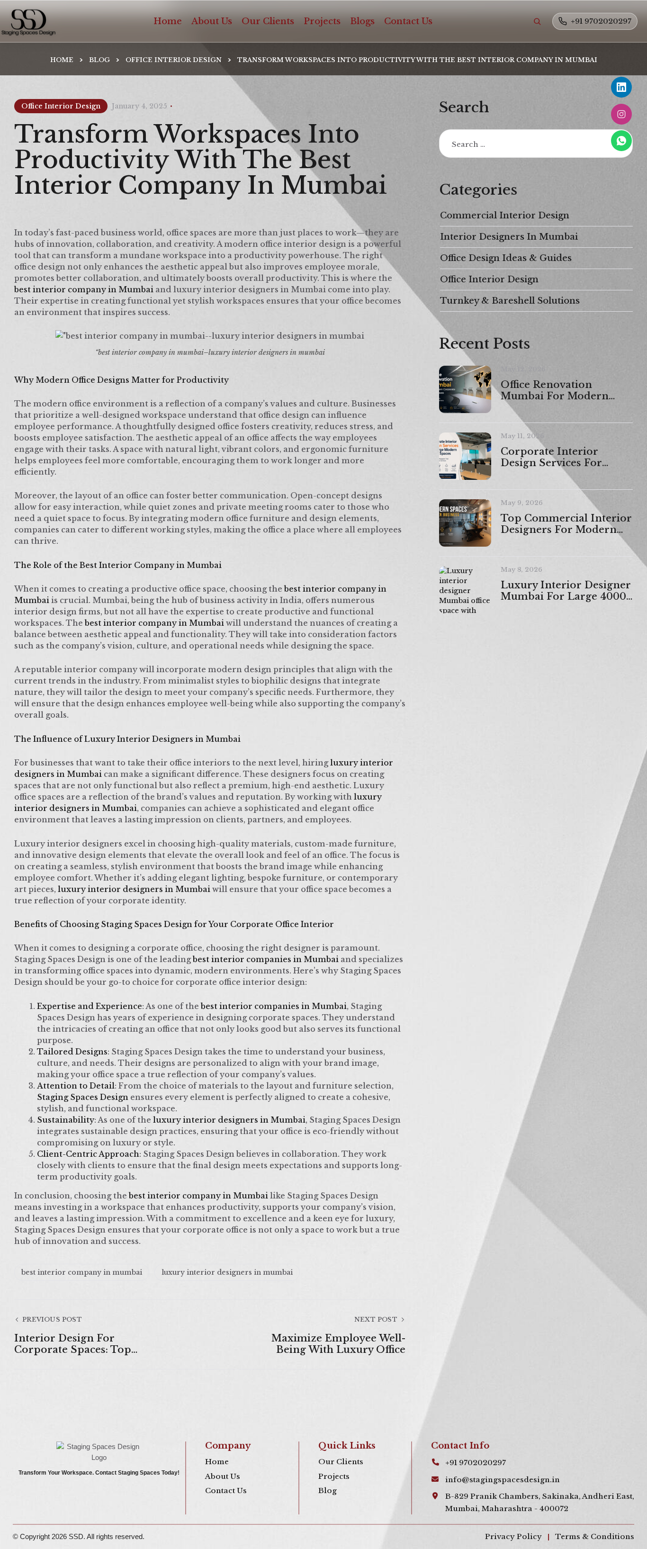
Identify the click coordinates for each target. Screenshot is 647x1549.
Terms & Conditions (594, 1536)
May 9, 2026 (522, 503)
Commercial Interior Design (504, 215)
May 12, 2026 (523, 369)
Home (167, 21)
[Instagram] (621, 114)
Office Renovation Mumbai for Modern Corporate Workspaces (559, 390)
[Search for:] (536, 144)
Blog (99, 60)
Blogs (362, 21)
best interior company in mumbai (81, 1272)
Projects (322, 21)
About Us (211, 21)
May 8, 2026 (521, 570)
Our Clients (268, 21)
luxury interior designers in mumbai (227, 1272)
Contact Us (408, 21)
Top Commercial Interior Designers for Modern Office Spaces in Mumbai (566, 524)
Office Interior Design (174, 60)
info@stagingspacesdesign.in (502, 1479)
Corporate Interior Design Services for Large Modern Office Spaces (554, 457)
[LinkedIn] (621, 87)
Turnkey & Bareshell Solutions (510, 301)
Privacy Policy (513, 1536)
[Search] (537, 21)
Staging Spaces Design (83, 1097)
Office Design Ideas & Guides (506, 258)
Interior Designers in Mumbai (509, 237)
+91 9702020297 (601, 21)
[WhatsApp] (621, 140)
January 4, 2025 (139, 106)
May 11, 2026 (522, 436)
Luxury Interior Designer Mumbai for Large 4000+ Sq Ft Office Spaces (566, 590)
